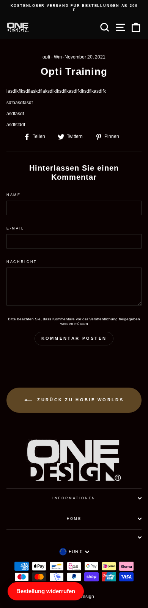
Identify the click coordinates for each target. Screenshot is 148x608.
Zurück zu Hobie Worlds (79, 399)
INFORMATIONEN (74, 498)
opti (46, 57)
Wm (58, 57)
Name (13, 195)
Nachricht (21, 262)
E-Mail (15, 228)
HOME (74, 519)
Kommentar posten (74, 338)
